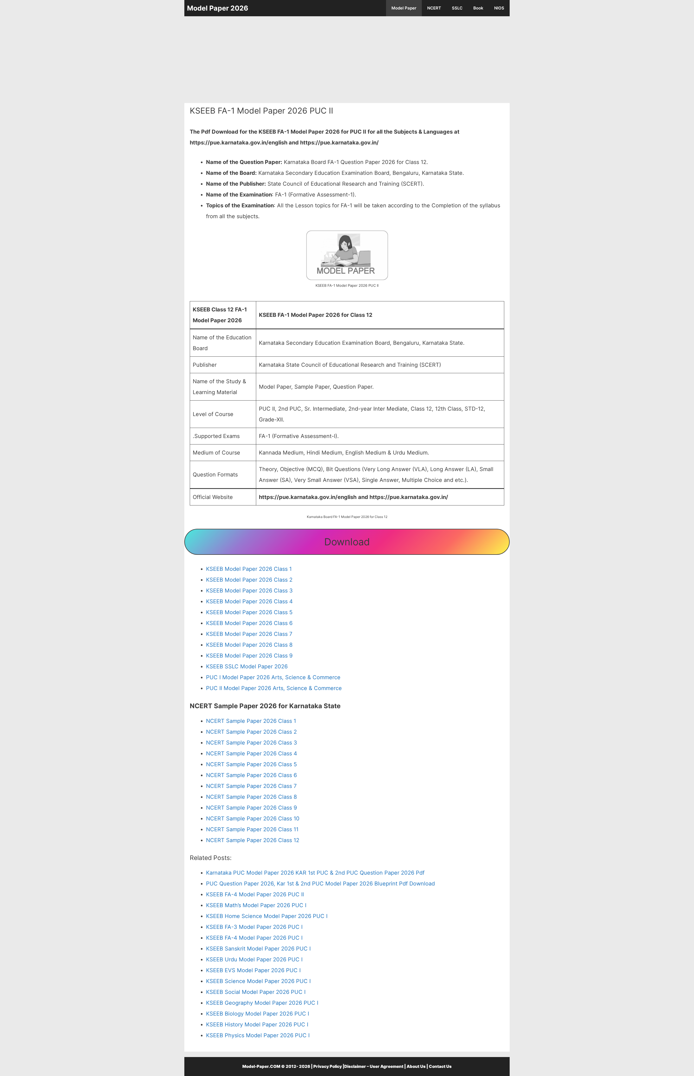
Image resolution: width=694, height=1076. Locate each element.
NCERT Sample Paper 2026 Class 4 (251, 753)
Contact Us (440, 1066)
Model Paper (403, 8)
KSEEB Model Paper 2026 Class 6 (249, 623)
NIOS (499, 8)
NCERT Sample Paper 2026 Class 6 (251, 775)
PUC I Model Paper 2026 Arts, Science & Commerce (273, 677)
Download (347, 542)
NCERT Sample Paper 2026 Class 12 (252, 840)
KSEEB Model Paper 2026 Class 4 (249, 601)
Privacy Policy (327, 1066)
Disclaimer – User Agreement (373, 1066)
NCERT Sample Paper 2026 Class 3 (251, 742)
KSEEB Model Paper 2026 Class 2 (249, 579)
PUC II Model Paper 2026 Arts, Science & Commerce (274, 688)
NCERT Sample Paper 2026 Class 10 (253, 818)
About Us (416, 1066)
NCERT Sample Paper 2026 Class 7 (251, 786)
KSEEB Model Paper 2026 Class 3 (249, 590)
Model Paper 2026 (217, 8)
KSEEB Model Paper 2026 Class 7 (249, 634)
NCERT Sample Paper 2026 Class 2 (251, 732)
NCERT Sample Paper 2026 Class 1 (251, 721)
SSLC (457, 8)
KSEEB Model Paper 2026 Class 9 (249, 655)
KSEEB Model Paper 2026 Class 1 (249, 569)
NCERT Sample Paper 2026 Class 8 (251, 797)
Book (478, 8)
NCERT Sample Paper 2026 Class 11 (252, 829)
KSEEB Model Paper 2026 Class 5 (249, 612)
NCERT (434, 8)
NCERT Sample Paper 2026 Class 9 (251, 807)
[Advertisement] (347, 60)
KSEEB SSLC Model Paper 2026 (247, 666)
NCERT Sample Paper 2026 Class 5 (251, 764)
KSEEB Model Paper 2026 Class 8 (249, 645)
